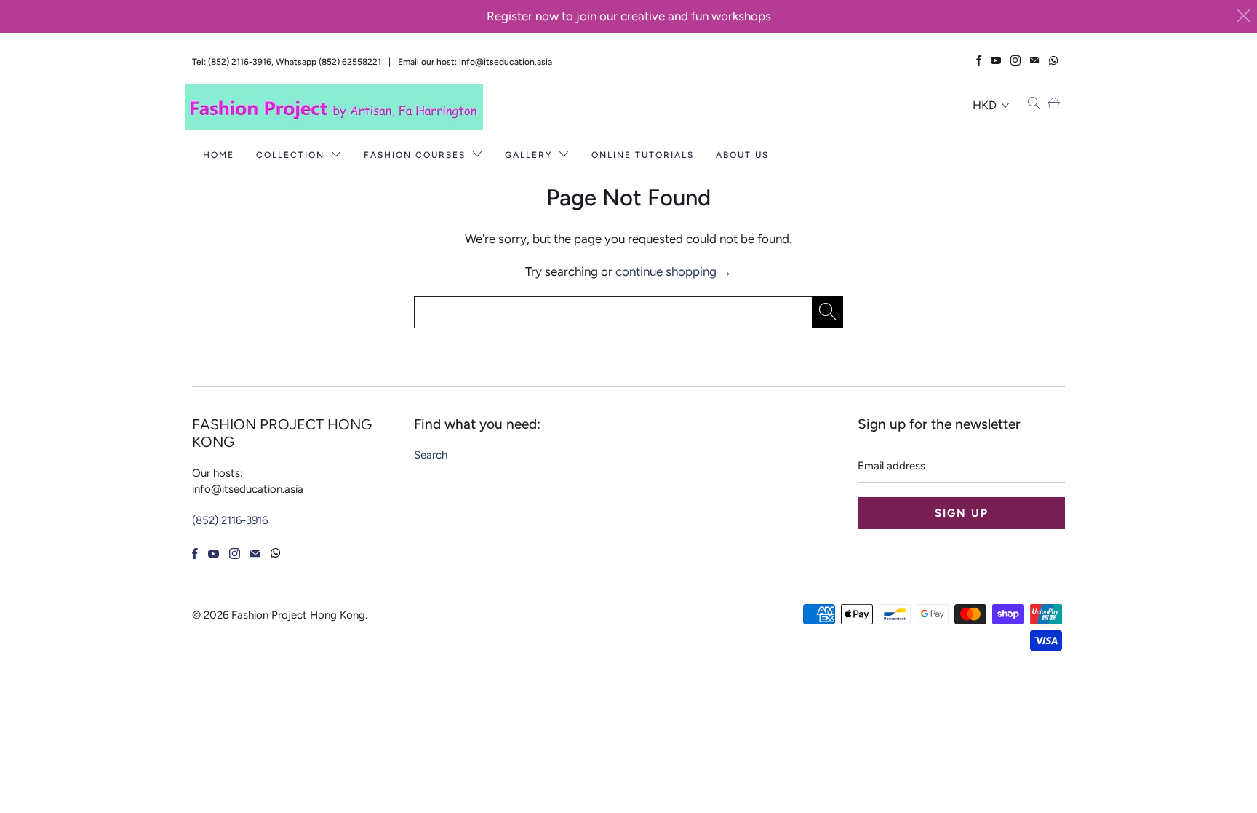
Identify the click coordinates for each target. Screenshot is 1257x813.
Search (430, 454)
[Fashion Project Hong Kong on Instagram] (1015, 60)
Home (218, 155)
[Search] (1034, 104)
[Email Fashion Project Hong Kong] (1034, 60)
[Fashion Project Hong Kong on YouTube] (996, 60)
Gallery (530, 155)
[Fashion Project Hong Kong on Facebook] (978, 60)
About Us (742, 155)
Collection (292, 155)
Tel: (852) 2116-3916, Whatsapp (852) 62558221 (286, 62)
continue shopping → (673, 271)
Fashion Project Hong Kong (298, 615)
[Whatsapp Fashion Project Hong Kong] (1053, 61)
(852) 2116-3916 (230, 520)
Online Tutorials (642, 155)
